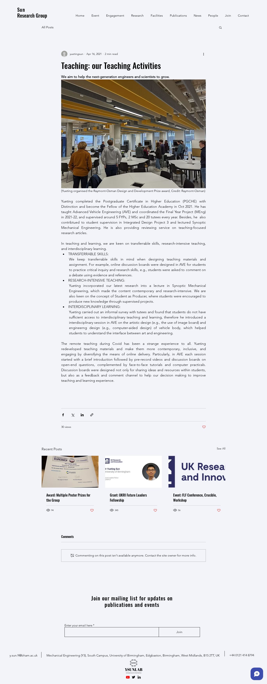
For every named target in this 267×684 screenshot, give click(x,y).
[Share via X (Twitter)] (72, 415)
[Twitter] (133, 677)
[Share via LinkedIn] (82, 415)
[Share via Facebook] (63, 415)
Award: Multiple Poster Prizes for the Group (68, 497)
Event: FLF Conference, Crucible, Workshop (195, 497)
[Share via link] (92, 415)
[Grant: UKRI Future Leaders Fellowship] (133, 472)
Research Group (32, 12)
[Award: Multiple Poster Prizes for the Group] (70, 472)
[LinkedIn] (139, 677)
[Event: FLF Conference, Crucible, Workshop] (196, 472)
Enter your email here (78, 625)
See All (221, 448)
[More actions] (203, 54)
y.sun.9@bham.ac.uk (24, 655)
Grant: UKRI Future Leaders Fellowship (128, 497)
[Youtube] (128, 677)
